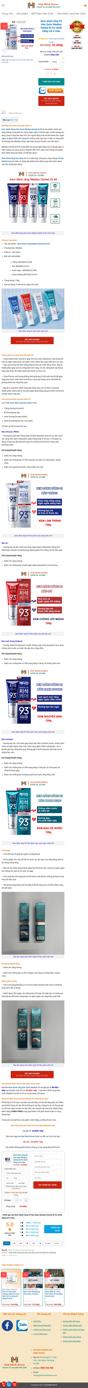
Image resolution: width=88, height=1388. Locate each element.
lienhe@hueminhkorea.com (45, 1375)
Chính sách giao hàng (72, 1337)
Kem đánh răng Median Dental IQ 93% (33, 244)
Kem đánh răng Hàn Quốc (71, 13)
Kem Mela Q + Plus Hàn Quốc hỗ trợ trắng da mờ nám (54, 1294)
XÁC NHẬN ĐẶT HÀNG (47, 1185)
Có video (47, 1243)
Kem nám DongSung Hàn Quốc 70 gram (32, 1293)
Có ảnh (56, 1243)
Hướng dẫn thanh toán (72, 1325)
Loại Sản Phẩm (43, 61)
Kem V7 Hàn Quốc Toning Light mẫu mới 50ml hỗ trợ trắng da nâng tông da (10, 1295)
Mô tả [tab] (4, 113)
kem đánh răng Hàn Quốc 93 (22, 403)
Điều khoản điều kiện (42, 1325)
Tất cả (7, 1243)
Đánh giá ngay (55, 1229)
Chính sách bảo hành (72, 1341)
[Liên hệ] (3, 1384)
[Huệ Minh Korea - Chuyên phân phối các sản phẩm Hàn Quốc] (44, 5)
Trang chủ (7, 13)
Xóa (63, 58)
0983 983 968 (16, 1193)
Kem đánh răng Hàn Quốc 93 (14, 158)
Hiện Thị (14, 120)
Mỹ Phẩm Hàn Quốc (42, 13)
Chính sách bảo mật (41, 1330)
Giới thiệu (37, 1321)
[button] (3, 5)
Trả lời (3, 1255)
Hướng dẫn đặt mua (71, 1321)
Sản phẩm (22, 13)
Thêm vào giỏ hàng (51, 82)
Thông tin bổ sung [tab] (15, 113)
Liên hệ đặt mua (40, 1334)
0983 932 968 (46, 1368)
